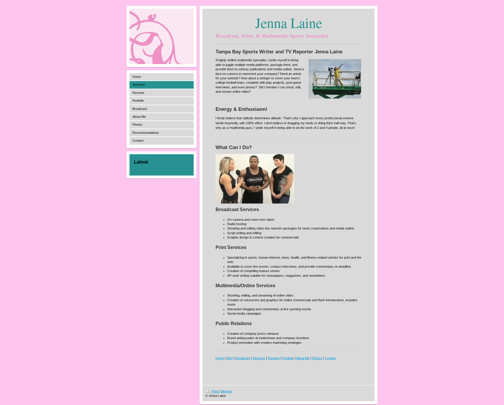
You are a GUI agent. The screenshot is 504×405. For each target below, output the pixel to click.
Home (220, 358)
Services (259, 358)
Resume (274, 358)
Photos (317, 358)
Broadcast (242, 358)
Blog (230, 358)
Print (215, 391)
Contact (330, 358)
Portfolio (288, 358)
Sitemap (226, 391)
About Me (302, 358)
